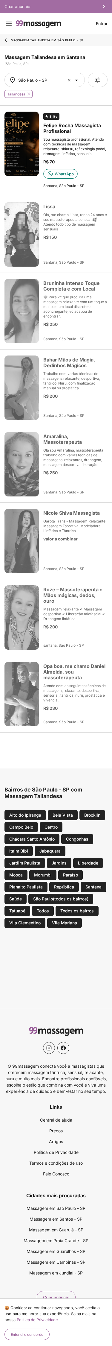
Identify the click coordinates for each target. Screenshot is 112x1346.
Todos (43, 910)
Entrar (102, 23)
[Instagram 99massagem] (49, 1048)
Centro (51, 827)
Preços (56, 1130)
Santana (93, 886)
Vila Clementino (25, 922)
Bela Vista (63, 815)
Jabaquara (50, 850)
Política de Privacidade (56, 1152)
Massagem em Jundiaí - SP (56, 1272)
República (64, 886)
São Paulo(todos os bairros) (60, 898)
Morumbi (43, 874)
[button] (70, 80)
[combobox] (44, 80)
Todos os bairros (77, 910)
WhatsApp (64, 173)
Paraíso (70, 874)
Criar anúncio (56, 1297)
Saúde (15, 898)
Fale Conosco (56, 1173)
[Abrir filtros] (98, 80)
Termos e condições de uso (56, 1163)
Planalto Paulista (26, 886)
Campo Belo (21, 827)
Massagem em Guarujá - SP (56, 1229)
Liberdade (88, 862)
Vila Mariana (64, 922)
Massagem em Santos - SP (56, 1219)
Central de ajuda (56, 1119)
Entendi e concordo (27, 1334)
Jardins (59, 862)
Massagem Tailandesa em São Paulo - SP (47, 40)
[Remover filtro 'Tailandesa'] (28, 94)
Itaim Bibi (18, 850)
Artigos (56, 1141)
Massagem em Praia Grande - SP (56, 1240)
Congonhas (77, 838)
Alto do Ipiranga (25, 815)
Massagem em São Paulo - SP (56, 1208)
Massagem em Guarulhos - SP (56, 1251)
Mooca (16, 874)
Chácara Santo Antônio (32, 838)
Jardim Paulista (24, 862)
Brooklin (92, 815)
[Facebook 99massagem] (63, 1048)
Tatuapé (17, 910)
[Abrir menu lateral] (8, 23)
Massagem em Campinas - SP (56, 1262)
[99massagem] (38, 23)
